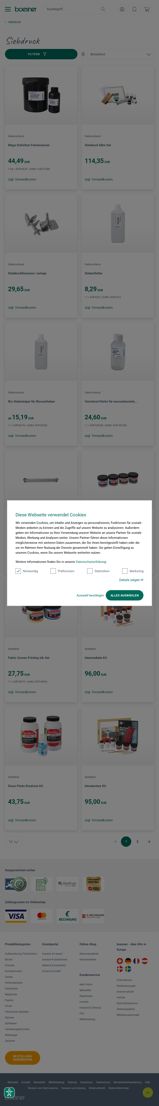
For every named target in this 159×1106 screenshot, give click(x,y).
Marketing (136, 571)
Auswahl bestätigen (90, 595)
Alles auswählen (125, 595)
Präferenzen (66, 571)
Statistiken (102, 571)
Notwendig (30, 571)
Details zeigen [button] (130, 580)
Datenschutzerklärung (91, 561)
